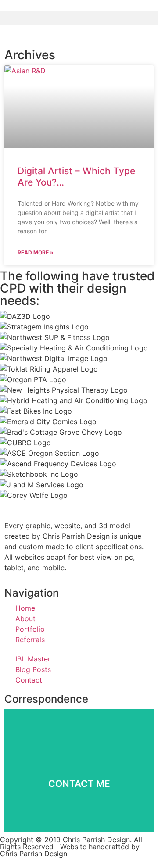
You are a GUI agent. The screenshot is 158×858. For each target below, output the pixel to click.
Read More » (36, 252)
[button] (79, 18)
